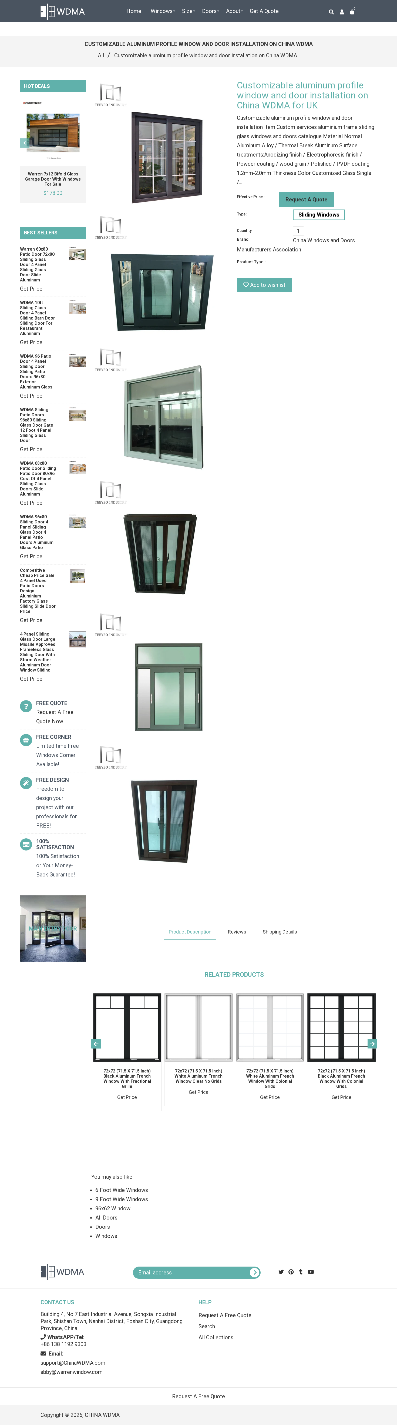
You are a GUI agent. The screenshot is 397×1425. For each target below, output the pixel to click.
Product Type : (251, 261)
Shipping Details (280, 932)
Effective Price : (251, 197)
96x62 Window (112, 1208)
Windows (106, 1236)
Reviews (237, 932)
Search (206, 1326)
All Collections (215, 1337)
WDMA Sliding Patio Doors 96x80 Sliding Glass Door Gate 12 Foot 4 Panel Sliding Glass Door (36, 425)
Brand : (244, 239)
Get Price (31, 288)
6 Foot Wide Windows (121, 1190)
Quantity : (245, 230)
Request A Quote (306, 199)
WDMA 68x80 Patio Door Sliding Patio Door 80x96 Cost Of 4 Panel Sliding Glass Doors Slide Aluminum (38, 479)
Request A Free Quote (224, 1315)
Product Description (190, 932)
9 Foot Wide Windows (121, 1199)
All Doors (106, 1217)
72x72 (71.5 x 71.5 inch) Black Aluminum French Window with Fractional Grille (127, 1078)
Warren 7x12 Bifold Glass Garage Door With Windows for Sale (53, 179)
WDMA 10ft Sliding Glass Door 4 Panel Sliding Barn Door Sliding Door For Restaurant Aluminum (37, 318)
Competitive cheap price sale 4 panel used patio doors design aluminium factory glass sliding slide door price (38, 591)
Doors (102, 1227)
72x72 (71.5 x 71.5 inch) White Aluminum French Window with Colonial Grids (270, 1078)
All (101, 55)
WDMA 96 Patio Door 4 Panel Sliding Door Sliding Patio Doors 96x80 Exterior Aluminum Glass (36, 372)
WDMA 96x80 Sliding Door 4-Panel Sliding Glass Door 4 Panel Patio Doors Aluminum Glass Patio (36, 532)
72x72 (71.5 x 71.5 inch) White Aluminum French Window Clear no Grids (198, 1076)
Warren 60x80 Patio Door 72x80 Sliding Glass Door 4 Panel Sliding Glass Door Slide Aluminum (37, 265)
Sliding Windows (318, 214)
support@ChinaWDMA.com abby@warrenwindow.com (73, 1362)
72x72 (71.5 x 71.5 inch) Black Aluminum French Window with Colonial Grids (341, 1078)
